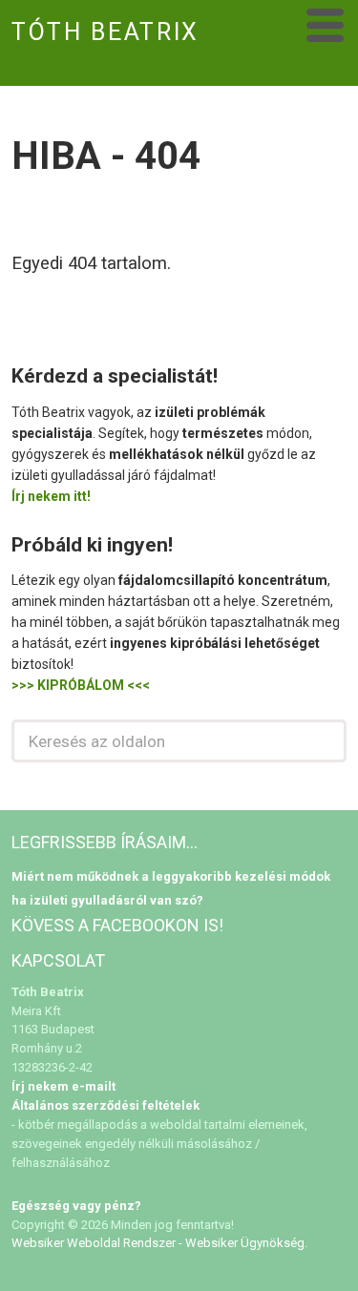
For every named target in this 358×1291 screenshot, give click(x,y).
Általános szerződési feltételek (105, 1105)
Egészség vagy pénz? (76, 1205)
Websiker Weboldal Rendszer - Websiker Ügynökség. (159, 1243)
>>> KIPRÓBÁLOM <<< (80, 685)
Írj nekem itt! (51, 496)
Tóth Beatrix (105, 32)
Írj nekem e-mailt (63, 1086)
